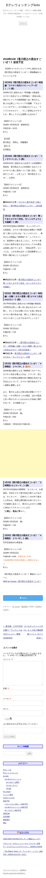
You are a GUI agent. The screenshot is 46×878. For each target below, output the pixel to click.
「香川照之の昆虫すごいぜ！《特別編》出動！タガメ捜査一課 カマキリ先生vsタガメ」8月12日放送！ (22, 346)
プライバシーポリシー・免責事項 (14, 870)
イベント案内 (8, 795)
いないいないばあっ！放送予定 (16, 804)
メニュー (23, 23)
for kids (6, 776)
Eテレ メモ (7, 770)
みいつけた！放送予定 (13, 810)
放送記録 (6, 813)
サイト (6, 709)
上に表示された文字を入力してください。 (21, 724)
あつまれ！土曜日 (12, 782)
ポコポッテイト (12, 785)
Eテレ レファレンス (10, 773)
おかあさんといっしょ (13, 779)
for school (16, 607)
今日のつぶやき (9, 798)
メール (7, 699)
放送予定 (6, 801)
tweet (23, 598)
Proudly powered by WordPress (14, 873)
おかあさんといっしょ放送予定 (16, 807)
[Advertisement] (23, 38)
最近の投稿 (24, 832)
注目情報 (6, 817)
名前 (6, 688)
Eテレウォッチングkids (23, 5)
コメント (8, 659)
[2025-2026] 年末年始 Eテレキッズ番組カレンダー (22, 839)
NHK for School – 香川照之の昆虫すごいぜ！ (22, 581)
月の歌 (8, 789)
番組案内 (24, 607)
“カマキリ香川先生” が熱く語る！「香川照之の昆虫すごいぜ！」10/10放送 (22, 205)
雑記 (4, 823)
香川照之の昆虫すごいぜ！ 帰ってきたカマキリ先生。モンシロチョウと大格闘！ (22, 283)
